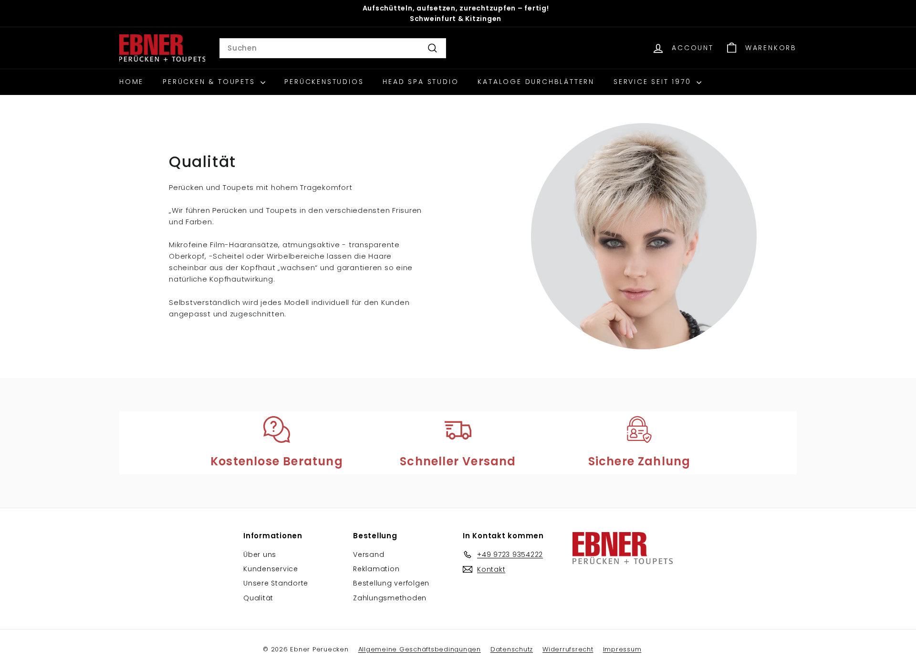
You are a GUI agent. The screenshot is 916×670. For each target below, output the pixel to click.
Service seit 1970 (654, 81)
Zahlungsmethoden (390, 598)
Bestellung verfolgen (391, 583)
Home (131, 81)
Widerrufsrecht (567, 649)
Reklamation (376, 569)
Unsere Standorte (275, 583)
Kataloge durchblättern (536, 81)
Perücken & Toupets (210, 81)
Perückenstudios (324, 81)
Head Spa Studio (420, 81)
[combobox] (332, 48)
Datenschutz (511, 649)
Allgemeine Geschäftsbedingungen (419, 649)
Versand (368, 554)
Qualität (258, 598)
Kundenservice (270, 569)
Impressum (622, 649)
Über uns (259, 554)
